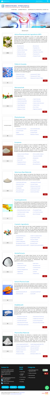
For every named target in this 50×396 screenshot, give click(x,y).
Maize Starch (35, 263)
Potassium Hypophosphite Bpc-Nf (22, 346)
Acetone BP (33, 293)
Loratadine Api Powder (22, 320)
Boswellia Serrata (36, 265)
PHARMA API (19, 305)
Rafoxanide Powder (20, 184)
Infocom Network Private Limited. (15, 393)
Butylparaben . (36, 158)
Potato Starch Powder (21, 265)
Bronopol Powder (34, 243)
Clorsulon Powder (34, 184)
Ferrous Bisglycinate (21, 216)
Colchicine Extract (36, 267)
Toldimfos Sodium (19, 351)
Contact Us (45, 9)
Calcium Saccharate (21, 107)
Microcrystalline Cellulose (38, 154)
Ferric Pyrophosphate (21, 56)
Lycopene (35, 271)
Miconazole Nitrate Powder (38, 322)
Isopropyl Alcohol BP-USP (36, 291)
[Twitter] (43, 374)
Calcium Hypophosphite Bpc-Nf (22, 344)
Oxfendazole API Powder (36, 182)
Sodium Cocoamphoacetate (36, 235)
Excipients (18, 142)
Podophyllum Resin (20, 134)
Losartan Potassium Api (37, 320)
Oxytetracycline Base (35, 191)
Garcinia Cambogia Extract (22, 269)
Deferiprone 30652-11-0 (36, 353)
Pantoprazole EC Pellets (35, 76)
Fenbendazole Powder (35, 189)
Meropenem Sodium (20, 353)
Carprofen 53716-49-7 (35, 346)
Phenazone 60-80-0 (35, 349)
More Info (38, 9)
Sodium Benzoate (19, 237)
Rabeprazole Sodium (20, 74)
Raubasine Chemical (35, 134)
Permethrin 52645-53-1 (21, 349)
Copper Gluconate (36, 99)
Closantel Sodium (19, 186)
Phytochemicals (20, 117)
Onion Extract (20, 273)
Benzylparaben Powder (21, 243)
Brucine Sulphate (34, 130)
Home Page (14, 9)
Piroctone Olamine (34, 239)
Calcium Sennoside (21, 267)
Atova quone (33, 351)
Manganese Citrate (21, 109)
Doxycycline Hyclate (20, 189)
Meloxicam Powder (21, 52)
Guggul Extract (20, 271)
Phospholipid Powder (37, 210)
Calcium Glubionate (37, 101)
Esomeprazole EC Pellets (21, 78)
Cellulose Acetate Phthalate (23, 154)
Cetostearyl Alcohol (21, 158)
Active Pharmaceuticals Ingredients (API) (28, 34)
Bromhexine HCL (20, 45)
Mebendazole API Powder (22, 322)
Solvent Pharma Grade (22, 281)
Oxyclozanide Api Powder (21, 182)
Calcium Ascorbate (21, 214)
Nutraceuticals (19, 87)
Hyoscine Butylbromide (35, 128)
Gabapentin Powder (37, 50)
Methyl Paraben (20, 156)
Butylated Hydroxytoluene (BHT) (22, 245)
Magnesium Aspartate (37, 109)
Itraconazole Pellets (20, 76)
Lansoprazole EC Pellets (35, 74)
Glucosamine (35, 269)
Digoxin (17, 132)
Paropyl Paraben (36, 162)
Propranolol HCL (36, 54)
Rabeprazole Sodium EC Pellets (37, 78)
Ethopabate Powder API (22, 316)
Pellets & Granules (20, 64)
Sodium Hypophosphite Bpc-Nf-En (37, 344)
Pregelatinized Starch (21, 162)
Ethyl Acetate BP (19, 293)
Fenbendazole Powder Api (38, 316)
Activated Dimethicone (20, 235)
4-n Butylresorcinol (34, 241)
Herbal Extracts (20, 253)
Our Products (31, 9)
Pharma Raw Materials (22, 333)
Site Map (22, 381)
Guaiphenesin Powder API (38, 318)
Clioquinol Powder (37, 56)
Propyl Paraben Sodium (35, 237)
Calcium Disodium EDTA (22, 101)
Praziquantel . (19, 188)
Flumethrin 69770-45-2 (21, 348)
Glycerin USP (19, 160)
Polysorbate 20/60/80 (37, 156)
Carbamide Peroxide (21, 99)
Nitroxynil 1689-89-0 (35, 348)
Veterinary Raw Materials (23, 172)
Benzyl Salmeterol (36, 164)
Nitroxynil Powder (19, 191)
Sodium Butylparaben (21, 164)
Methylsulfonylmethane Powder (23, 210)
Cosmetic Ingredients (22, 224)
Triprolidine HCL (36, 47)
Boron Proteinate (36, 214)
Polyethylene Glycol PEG (38, 52)
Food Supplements (21, 200)
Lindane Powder (19, 239)
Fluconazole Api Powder (22, 318)
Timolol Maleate (20, 47)
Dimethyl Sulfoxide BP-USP (21, 291)
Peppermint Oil (20, 263)
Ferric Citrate (36, 107)
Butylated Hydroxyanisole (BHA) (37, 245)
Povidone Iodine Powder (22, 50)
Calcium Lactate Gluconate (38, 103)
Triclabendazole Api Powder (23, 324)
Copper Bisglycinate (21, 105)
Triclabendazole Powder (35, 188)
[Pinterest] (47, 374)
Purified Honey (36, 273)
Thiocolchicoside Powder (21, 128)
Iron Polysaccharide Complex (23, 212)
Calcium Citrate (36, 105)
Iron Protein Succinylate (38, 212)
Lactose (34, 160)
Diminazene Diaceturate (35, 186)
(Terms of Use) (22, 392)
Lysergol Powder (34, 132)
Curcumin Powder (19, 130)
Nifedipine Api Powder (21, 54)
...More (44, 58)
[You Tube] (45, 374)
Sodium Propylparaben (20, 241)
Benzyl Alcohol (36, 45)
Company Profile (22, 9)
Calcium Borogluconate (22, 103)
